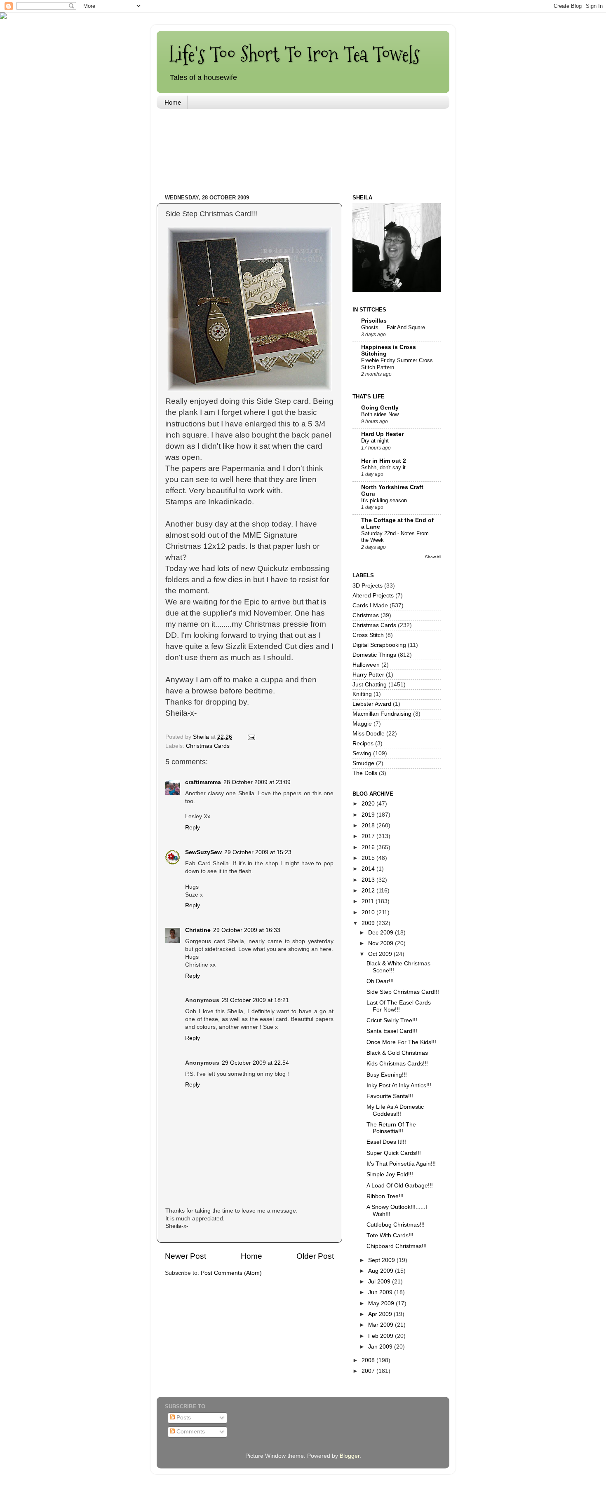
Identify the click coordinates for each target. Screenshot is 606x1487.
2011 (369, 901)
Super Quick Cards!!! (393, 1153)
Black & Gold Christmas (397, 1053)
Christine (198, 930)
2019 (369, 815)
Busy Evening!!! (386, 1075)
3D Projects (367, 586)
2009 (369, 923)
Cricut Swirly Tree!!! (391, 1020)
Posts (183, 1417)
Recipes (362, 743)
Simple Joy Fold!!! (389, 1174)
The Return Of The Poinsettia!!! (391, 1128)
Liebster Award (371, 704)
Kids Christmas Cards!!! (397, 1064)
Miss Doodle (368, 734)
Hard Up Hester (382, 434)
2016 (369, 847)
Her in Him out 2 (383, 461)
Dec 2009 (381, 933)
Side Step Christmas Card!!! (402, 992)
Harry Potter (368, 675)
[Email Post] (251, 737)
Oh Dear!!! (380, 981)
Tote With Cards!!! (389, 1235)
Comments (190, 1431)
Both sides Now (380, 414)
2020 (369, 804)
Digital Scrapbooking (379, 645)
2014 (369, 869)
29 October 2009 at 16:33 (246, 930)
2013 (369, 880)
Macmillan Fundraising (381, 714)
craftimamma (203, 782)
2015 (369, 858)
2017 (369, 836)
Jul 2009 (380, 1282)
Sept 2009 (382, 1260)
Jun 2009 (381, 1292)
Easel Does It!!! (386, 1142)
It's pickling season (384, 500)
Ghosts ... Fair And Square (393, 327)
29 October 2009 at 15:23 (257, 852)
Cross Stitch (368, 635)
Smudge (363, 763)
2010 (369, 912)
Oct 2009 (381, 954)
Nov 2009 (381, 943)
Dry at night (375, 441)
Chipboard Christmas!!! (396, 1246)
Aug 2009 (381, 1271)
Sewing (361, 753)
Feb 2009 (381, 1336)
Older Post (315, 1256)
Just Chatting (369, 684)
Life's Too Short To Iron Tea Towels (294, 54)
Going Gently (380, 408)
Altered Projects (373, 595)
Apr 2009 (381, 1314)
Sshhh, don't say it (383, 467)
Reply (192, 827)
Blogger (349, 1456)
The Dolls (364, 773)
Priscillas (374, 321)
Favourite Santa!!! (389, 1096)
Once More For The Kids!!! (401, 1042)
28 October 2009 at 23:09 (257, 782)
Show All (433, 557)
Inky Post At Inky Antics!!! (398, 1085)
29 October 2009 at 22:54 (255, 1063)
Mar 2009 (381, 1325)
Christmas (365, 615)
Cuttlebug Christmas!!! (395, 1225)
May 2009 (382, 1303)
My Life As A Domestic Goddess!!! (395, 1110)
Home (172, 102)
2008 (369, 1360)
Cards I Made (370, 605)
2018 (369, 825)
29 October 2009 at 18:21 (255, 1000)
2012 (369, 891)
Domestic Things (374, 655)
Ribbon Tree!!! (385, 1196)
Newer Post (185, 1256)
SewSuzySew (203, 852)
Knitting (362, 694)
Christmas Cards (208, 746)
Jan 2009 (381, 1347)
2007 (369, 1371)
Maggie (362, 724)
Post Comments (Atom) (231, 1273)
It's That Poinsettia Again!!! (401, 1164)
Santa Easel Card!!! (391, 1031)
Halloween (366, 665)
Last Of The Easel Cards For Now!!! (398, 1006)
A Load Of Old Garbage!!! (399, 1186)
